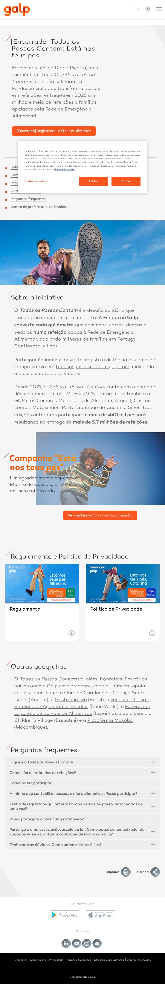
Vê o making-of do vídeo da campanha (100, 516)
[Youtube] (76, 943)
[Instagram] (87, 943)
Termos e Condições (78, 959)
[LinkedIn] (66, 943)
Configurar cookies (35, 181)
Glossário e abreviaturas (109, 959)
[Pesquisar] (148, 9)
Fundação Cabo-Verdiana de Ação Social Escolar (81, 703)
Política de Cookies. (65, 169)
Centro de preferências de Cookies (39, 207)
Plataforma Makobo (110, 720)
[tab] (82, 762)
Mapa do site (38, 959)
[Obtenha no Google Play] (64, 914)
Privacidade (56, 959)
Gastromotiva (71, 700)
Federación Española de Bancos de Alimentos (82, 710)
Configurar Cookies (139, 959)
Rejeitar (94, 181)
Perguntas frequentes (28, 199)
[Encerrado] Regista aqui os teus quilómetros (54, 131)
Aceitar (126, 181)
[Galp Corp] (17, 9)
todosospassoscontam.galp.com (92, 367)
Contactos (21, 959)
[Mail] (97, 943)
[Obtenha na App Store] (100, 914)
